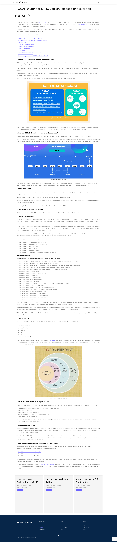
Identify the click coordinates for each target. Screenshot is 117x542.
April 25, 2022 (42, 22)
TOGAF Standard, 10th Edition (57, 481)
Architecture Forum (84, 24)
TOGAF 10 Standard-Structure (26, 44)
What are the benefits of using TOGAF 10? (29, 52)
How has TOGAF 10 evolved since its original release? (32, 40)
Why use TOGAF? (22, 42)
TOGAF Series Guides (25, 48)
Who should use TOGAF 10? (25, 54)
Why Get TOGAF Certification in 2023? (27, 481)
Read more (19, 489)
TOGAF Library (22, 50)
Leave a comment (22, 487)
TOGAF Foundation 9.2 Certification (87, 481)
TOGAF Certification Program (47, 464)
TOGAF (19, 485)
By (26, 485)
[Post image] (29, 475)
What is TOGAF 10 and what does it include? (30, 38)
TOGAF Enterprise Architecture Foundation (29, 452)
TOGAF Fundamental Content (27, 46)
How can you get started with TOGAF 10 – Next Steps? (33, 56)
